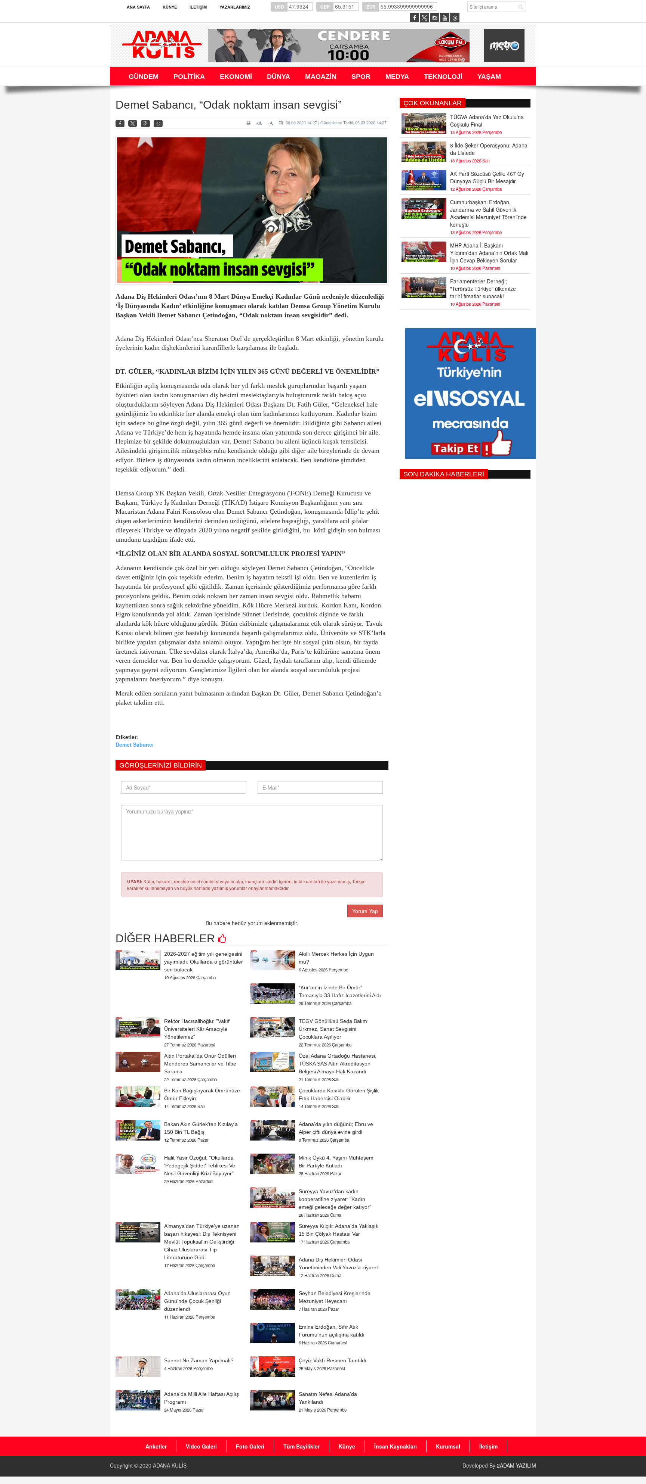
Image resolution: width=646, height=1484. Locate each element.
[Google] (145, 124)
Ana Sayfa (138, 7)
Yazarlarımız (234, 7)
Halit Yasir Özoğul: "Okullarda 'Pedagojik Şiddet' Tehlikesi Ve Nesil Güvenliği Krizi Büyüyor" (199, 1165)
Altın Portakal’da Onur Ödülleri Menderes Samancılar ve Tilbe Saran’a (200, 1063)
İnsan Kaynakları (395, 1446)
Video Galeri (201, 1446)
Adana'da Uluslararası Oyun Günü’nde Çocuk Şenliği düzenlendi (197, 1301)
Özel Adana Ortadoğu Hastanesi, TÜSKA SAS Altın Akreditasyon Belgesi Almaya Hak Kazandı (337, 1063)
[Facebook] (120, 124)
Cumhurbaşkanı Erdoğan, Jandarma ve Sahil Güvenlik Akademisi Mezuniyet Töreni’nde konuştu (488, 213)
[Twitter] (132, 123)
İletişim (198, 7)
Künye (170, 7)
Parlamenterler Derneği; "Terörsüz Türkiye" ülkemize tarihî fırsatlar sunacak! (483, 288)
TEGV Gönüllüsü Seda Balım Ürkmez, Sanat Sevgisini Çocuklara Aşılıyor (333, 1029)
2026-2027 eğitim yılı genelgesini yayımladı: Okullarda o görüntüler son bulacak (203, 962)
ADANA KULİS (170, 1465)
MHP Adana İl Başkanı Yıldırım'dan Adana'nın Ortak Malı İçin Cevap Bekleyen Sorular (489, 253)
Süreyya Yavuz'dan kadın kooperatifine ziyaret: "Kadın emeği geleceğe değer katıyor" (335, 1199)
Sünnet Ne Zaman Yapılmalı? (199, 1360)
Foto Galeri (250, 1446)
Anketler (156, 1446)
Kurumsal (448, 1446)
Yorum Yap (365, 911)
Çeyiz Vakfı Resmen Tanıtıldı (332, 1360)
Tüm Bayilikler (301, 1446)
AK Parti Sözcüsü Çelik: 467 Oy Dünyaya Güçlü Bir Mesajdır (487, 177)
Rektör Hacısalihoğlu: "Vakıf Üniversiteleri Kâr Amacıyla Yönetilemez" (197, 1029)
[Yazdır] (249, 123)
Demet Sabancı (135, 744)
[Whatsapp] (158, 124)
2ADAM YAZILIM (516, 1465)
